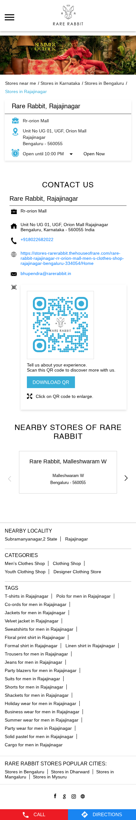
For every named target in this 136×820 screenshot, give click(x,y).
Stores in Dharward (70, 771)
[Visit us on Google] (63, 795)
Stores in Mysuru (50, 776)
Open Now (94, 153)
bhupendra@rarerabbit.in (46, 273)
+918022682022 (37, 239)
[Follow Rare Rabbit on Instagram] (73, 795)
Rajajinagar (76, 538)
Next (126, 478)
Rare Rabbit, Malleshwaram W (68, 461)
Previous (10, 478)
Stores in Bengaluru (24, 771)
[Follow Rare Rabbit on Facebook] (54, 795)
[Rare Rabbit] (68, 15)
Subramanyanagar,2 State (31, 538)
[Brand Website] (82, 795)
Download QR (51, 382)
